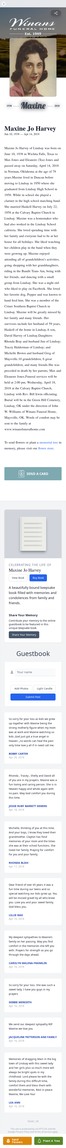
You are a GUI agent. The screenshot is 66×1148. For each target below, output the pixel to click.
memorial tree (48, 442)
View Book (18, 577)
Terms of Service (43, 1131)
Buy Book (38, 577)
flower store (46, 448)
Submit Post (33, 697)
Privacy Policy (23, 1131)
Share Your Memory (24, 634)
